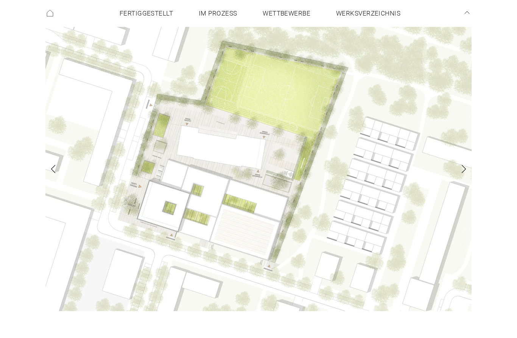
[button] (63, 169)
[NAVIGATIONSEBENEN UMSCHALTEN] (467, 12)
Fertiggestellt (146, 13)
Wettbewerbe (286, 13)
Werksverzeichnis (368, 13)
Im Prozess (218, 13)
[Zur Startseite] (50, 13)
